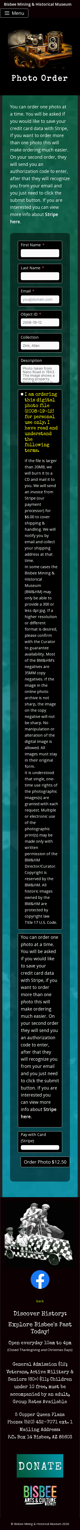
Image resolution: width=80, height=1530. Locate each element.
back (40, 1301)
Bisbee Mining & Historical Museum (37, 4)
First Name (31, 244)
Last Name (30, 267)
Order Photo (45, 1162)
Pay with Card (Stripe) (33, 1137)
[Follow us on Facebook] (40, 1288)
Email (26, 291)
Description (31, 360)
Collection (30, 337)
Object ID (29, 314)
